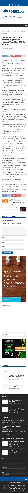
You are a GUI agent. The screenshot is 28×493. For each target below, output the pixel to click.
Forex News (4, 369)
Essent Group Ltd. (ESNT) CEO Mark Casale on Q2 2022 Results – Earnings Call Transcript (13, 421)
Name (3, 237)
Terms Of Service (5, 474)
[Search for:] (14, 334)
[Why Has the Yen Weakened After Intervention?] (5, 402)
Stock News (4, 371)
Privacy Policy (4, 467)
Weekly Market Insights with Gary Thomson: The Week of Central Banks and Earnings (17, 409)
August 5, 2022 (5, 424)
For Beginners (6, 306)
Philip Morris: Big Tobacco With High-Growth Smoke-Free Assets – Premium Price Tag (17, 376)
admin (11, 48)
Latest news (5, 396)
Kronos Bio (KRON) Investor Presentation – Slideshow (12, 426)
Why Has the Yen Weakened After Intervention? (17, 400)
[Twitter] (12, 4)
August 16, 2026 (13, 403)
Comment (4, 226)
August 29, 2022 (6, 434)
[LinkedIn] (15, 4)
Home (3, 464)
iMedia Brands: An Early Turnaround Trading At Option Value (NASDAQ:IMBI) (13, 432)
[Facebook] (9, 4)
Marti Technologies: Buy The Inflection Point (16, 385)
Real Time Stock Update (7, 469)
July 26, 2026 (12, 412)
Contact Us (4, 462)
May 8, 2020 (5, 48)
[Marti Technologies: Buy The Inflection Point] (5, 452)
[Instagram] (18, 4)
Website (3, 246)
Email (3, 242)
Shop (3, 472)
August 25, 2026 (13, 379)
